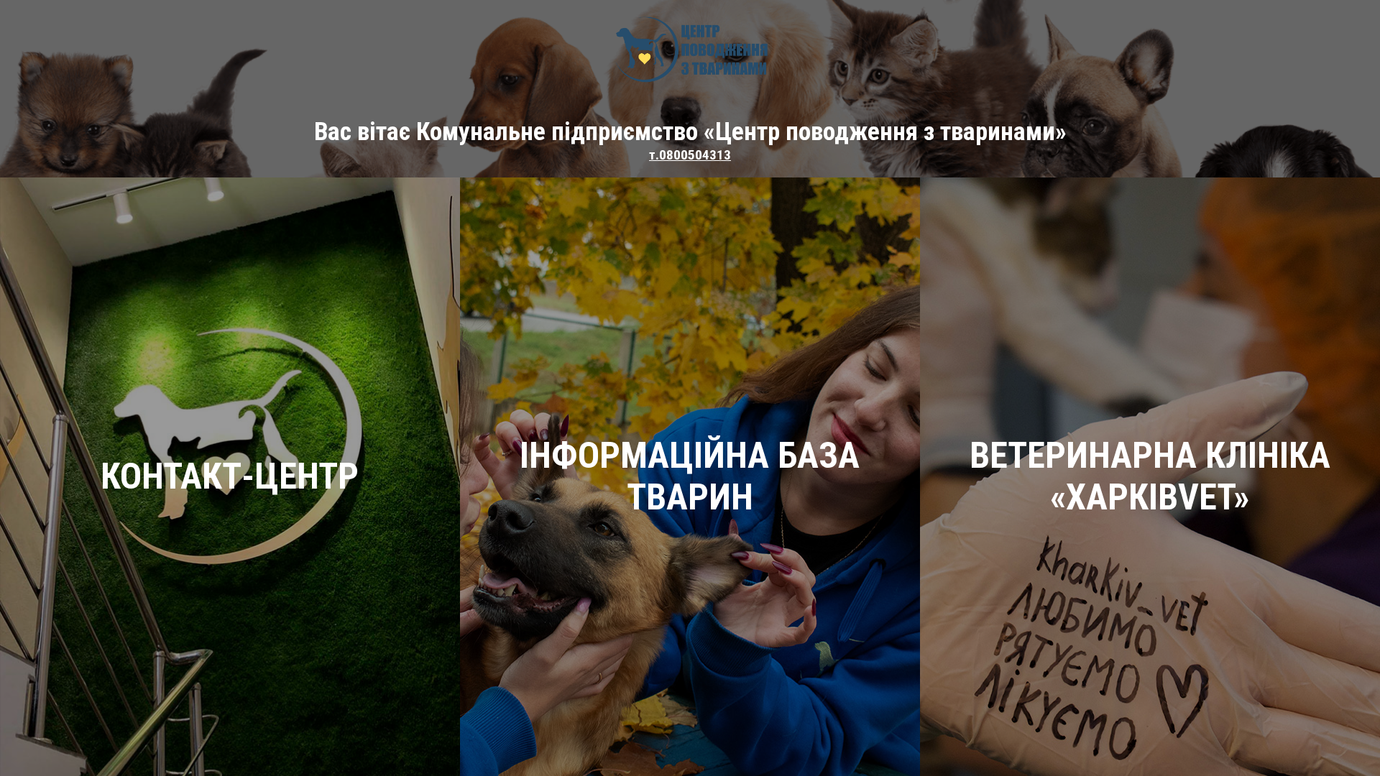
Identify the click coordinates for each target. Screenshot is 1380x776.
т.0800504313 (690, 155)
